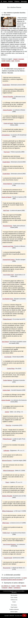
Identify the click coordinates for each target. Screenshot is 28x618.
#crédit (3, 61)
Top (24, 615)
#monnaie (21, 59)
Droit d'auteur (14, 605)
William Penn (4, 28)
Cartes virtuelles (14, 597)
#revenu (17, 61)
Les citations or (5, 586)
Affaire (10, 587)
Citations (16, 1)
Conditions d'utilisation (14, 609)
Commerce (17, 587)
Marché (24, 586)
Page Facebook (14, 607)
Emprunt (4, 587)
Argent (13, 586)
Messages (24, 1)
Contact (14, 601)
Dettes (18, 586)
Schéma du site (14, 599)
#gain (12, 61)
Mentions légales (14, 611)
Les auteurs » (22, 65)
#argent (15, 59)
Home (5, 1)
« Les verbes (5, 65)
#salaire (8, 61)
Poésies (10, 1)
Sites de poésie (14, 595)
